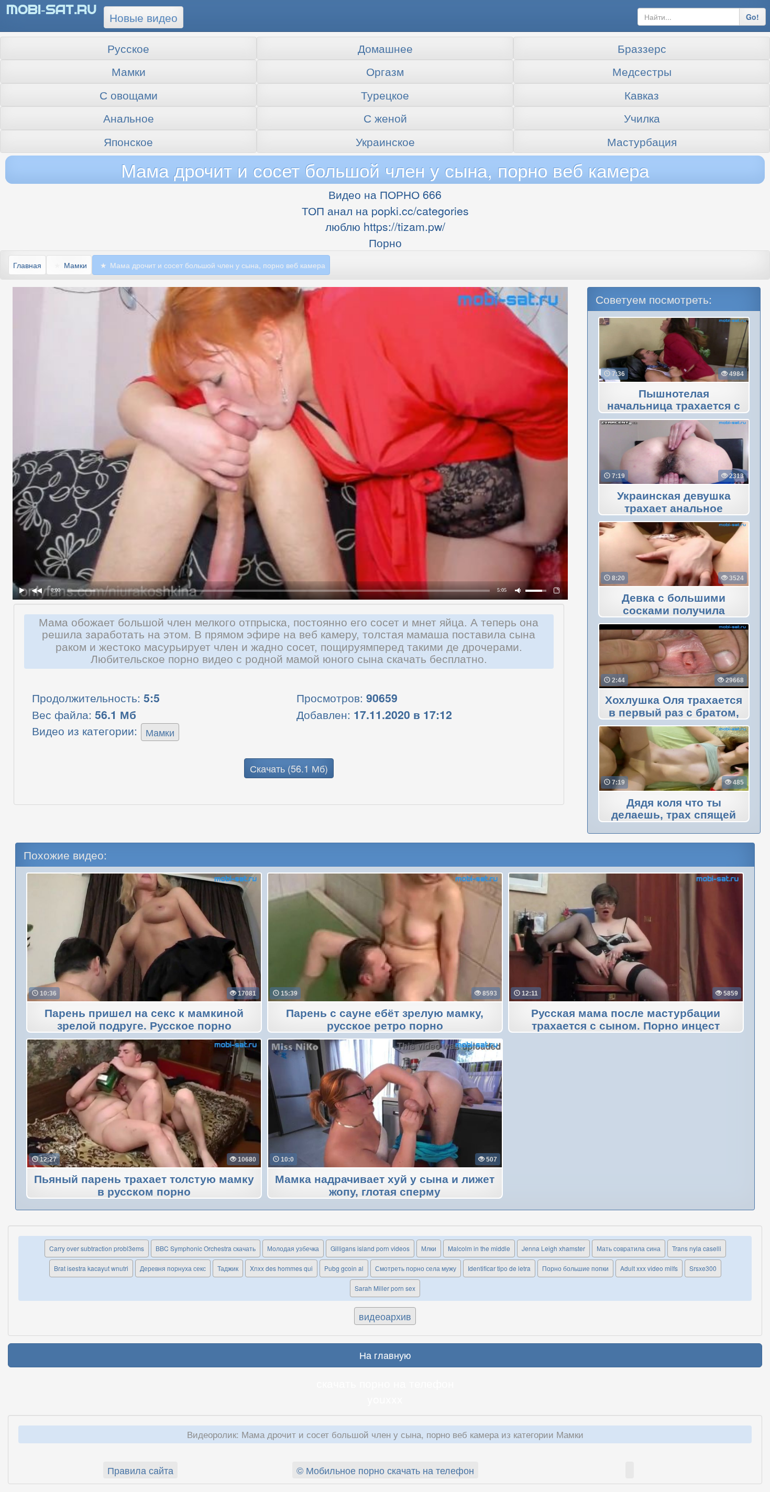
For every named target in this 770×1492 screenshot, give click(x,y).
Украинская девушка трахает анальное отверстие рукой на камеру (674, 508)
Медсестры (642, 71)
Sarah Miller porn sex (385, 1288)
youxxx (385, 1399)
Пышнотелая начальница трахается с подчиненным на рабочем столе (673, 406)
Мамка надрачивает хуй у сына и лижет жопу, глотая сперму (384, 1186)
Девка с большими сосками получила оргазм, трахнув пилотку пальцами (674, 610)
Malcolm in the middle (479, 1248)
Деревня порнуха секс (173, 1268)
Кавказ (641, 95)
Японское (128, 141)
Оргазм (385, 71)
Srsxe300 (703, 1268)
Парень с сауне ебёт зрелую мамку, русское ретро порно (384, 1020)
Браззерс (642, 48)
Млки (428, 1248)
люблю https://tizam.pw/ (385, 226)
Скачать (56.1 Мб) (289, 768)
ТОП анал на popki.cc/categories (385, 210)
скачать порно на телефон (385, 1383)
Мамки (129, 71)
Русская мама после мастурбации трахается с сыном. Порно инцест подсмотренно (625, 1026)
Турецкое (385, 95)
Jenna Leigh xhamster (553, 1248)
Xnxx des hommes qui (281, 1268)
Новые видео (143, 17)
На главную (385, 1355)
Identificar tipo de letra (499, 1268)
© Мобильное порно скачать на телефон (385, 1470)
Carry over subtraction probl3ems (96, 1248)
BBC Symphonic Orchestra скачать (206, 1248)
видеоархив (385, 1316)
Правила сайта (140, 1470)
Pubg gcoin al (344, 1268)
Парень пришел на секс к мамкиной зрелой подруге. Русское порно (144, 1020)
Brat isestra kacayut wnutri (91, 1268)
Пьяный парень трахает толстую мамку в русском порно (144, 1186)
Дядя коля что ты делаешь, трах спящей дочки (673, 815)
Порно (385, 242)
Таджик (227, 1268)
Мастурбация (642, 141)
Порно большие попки (575, 1268)
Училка (642, 118)
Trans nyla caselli (696, 1248)
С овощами (129, 95)
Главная (27, 265)
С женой (385, 118)
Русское (128, 48)
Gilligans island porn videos (370, 1248)
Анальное (128, 118)
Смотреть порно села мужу (415, 1268)
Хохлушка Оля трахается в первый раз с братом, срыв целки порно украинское (673, 712)
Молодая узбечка (293, 1248)
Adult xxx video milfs (649, 1268)
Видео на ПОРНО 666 (385, 194)
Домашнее (385, 48)
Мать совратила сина (629, 1248)
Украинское (385, 141)
